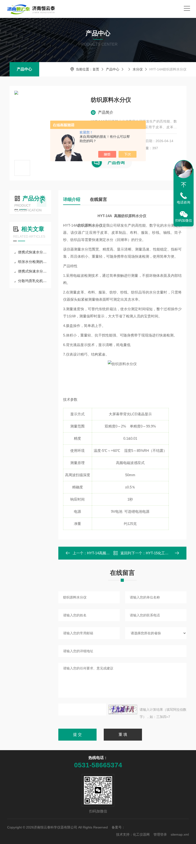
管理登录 (160, 834)
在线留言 (98, 199)
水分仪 (138, 69)
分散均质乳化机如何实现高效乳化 (33, 281)
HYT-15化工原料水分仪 (164, 553)
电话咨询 (183, 202)
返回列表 (125, 554)
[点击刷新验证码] (123, 709)
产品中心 (24, 69)
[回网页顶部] (183, 185)
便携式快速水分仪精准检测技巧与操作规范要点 (33, 252)
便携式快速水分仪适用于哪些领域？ (33, 271)
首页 (96, 69)
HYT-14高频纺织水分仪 (105, 553)
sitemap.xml (180, 834)
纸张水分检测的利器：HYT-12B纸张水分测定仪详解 (33, 262)
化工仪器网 (141, 834)
